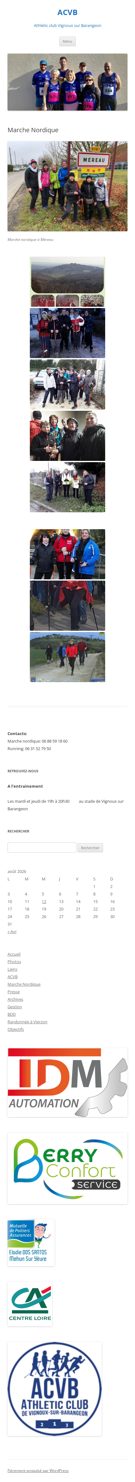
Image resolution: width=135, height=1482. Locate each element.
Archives (15, 999)
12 (44, 901)
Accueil (14, 954)
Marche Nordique (24, 984)
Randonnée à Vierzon (27, 1022)
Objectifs (16, 1029)
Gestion (15, 1007)
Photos (14, 961)
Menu (67, 41)
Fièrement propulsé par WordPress (38, 1470)
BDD (12, 1014)
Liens (12, 969)
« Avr (12, 931)
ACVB (67, 12)
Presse (14, 991)
